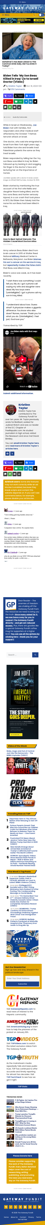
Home (6, 1217)
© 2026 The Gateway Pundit (22, 1213)
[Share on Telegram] (26, 101)
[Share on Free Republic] (35, 101)
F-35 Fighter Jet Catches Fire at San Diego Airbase (26, 1101)
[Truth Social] (6, 1207)
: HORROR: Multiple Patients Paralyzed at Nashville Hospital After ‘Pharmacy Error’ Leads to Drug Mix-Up (24, 922)
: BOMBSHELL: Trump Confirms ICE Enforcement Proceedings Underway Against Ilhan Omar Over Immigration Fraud (24, 913)
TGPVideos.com (18, 1043)
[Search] (35, 655)
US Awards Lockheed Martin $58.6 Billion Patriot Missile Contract (26, 1130)
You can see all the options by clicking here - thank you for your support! (22, 637)
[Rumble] (25, 1207)
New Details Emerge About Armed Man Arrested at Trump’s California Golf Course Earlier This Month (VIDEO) (23, 850)
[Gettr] (11, 1207)
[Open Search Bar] (34, 15)
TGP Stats (22, 1086)
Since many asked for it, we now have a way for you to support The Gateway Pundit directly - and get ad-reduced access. (21, 620)
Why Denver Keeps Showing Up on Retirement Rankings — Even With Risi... (26, 1109)
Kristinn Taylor (24, 406)
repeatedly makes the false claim (24, 265)
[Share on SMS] (10, 107)
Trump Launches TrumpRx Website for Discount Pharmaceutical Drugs (25, 1116)
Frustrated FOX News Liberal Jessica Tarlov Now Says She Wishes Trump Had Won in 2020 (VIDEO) (24, 841)
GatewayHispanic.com (22, 1009)
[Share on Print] (19, 107)
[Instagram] (35, 1207)
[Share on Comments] (5, 107)
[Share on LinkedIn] (31, 101)
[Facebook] (20, 1207)
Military (16, 256)
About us (14, 1217)
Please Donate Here (22, 1156)
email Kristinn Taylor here (26, 443)
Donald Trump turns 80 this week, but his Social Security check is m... (26, 1144)
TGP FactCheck (14, 1077)
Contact (23, 1217)
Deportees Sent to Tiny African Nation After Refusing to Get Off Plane (23, 821)
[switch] (42, 15)
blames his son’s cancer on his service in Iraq (22, 260)
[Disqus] (22, 534)
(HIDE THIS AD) (27, 32)
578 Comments (17, 89)
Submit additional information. (18, 393)
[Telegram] (30, 1207)
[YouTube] (39, 1207)
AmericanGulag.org (20, 1026)
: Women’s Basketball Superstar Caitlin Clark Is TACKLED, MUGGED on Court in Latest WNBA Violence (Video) (23, 879)
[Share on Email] (14, 107)
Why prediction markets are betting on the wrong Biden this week (25, 1137)
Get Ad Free (22, 1219)
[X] (15, 1207)
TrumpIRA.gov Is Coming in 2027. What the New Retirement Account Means (25, 1123)
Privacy (31, 1217)
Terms (38, 1217)
